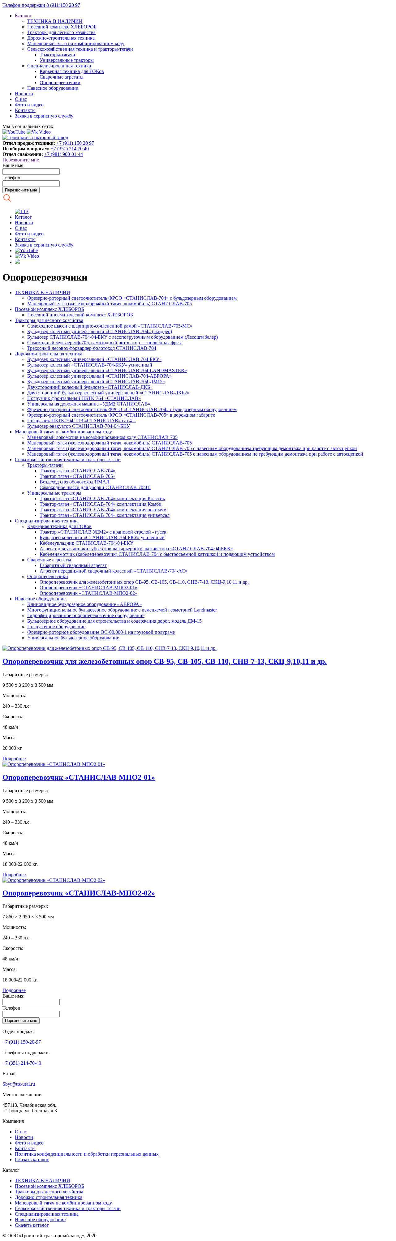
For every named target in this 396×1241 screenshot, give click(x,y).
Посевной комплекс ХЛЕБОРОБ (62, 26)
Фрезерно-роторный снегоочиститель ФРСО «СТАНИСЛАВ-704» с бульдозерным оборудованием (132, 298)
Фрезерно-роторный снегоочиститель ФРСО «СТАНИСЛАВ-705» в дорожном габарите (121, 415)
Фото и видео (29, 104)
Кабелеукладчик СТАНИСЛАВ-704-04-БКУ (86, 543)
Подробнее (14, 758)
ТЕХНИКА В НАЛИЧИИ (55, 21)
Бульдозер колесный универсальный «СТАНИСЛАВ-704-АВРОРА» (99, 376)
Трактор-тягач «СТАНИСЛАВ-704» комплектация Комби (100, 504)
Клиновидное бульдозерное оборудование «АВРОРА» (84, 604)
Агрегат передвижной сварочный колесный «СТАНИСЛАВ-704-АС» (113, 570)
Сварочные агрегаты (62, 76)
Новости (24, 93)
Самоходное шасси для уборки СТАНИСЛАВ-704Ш (95, 487)
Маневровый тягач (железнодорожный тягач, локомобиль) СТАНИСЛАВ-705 (109, 303)
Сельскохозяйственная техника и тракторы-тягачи (80, 49)
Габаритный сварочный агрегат (73, 565)
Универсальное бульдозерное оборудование (73, 637)
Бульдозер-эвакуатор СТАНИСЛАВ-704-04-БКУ (78, 426)
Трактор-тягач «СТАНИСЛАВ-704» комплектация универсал (105, 515)
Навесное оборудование (52, 88)
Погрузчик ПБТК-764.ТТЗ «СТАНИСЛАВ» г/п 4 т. (81, 420)
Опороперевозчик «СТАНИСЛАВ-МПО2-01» (88, 587)
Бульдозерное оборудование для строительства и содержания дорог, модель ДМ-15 (114, 621)
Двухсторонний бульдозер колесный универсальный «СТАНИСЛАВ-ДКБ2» (108, 392)
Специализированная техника (59, 65)
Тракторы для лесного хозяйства (61, 32)
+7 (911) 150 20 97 (75, 143)
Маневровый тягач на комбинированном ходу (75, 43)
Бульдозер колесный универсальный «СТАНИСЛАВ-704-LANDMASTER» (107, 370)
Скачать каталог (32, 1159)
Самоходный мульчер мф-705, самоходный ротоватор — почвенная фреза (105, 342)
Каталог (23, 15)
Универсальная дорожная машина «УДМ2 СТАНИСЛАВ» (88, 403)
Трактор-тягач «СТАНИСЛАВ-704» (77, 470)
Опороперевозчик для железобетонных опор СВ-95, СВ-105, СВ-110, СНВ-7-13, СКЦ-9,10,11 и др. (144, 582)
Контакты (25, 110)
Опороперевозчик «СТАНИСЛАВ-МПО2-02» (88, 593)
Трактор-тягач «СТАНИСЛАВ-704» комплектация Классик (102, 498)
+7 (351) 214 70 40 (70, 148)
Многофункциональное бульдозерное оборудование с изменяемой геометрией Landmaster (122, 609)
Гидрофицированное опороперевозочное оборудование (85, 615)
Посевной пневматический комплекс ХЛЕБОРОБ (80, 314)
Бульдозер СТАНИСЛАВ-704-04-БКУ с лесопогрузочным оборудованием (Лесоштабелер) (122, 337)
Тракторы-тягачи (57, 54)
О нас (21, 99)
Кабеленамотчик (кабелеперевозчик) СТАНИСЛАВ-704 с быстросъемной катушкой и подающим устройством (157, 554)
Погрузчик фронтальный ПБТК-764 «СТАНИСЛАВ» (84, 398)
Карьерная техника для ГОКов (72, 71)
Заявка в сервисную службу (44, 115)
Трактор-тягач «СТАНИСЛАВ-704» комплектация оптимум (103, 509)
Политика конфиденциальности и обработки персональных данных (87, 1154)
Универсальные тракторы (67, 60)
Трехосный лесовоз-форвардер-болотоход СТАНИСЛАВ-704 (91, 348)
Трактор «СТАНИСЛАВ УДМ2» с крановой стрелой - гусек (103, 532)
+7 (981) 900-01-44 (63, 154)
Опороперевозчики (60, 82)
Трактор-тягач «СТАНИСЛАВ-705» (77, 476)
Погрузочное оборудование (56, 626)
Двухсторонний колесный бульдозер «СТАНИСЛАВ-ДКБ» (90, 387)
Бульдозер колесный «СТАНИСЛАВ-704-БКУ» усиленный (89, 364)
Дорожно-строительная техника (61, 38)
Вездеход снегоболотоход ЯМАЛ (75, 481)
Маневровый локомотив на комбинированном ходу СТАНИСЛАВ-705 (102, 437)
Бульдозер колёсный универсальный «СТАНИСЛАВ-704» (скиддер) (99, 331)
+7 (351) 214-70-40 (21, 1063)
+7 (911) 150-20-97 (21, 1042)
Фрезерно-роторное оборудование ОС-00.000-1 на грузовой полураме (101, 632)
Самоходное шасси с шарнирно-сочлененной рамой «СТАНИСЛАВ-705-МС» (109, 325)
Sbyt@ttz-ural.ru (18, 1084)
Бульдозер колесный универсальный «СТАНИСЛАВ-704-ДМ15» (96, 381)
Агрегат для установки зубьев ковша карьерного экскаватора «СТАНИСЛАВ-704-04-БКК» (136, 548)
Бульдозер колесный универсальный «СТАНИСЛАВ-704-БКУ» (94, 359)
